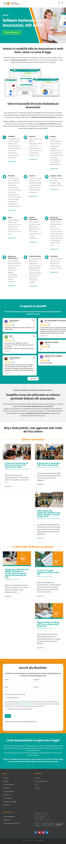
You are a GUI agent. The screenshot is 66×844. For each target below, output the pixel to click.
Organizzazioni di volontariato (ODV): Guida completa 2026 (48, 464)
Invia (7, 716)
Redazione (6, 781)
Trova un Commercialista (9, 816)
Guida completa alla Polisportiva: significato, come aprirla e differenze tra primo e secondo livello (48, 514)
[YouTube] (39, 832)
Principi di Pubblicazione (9, 791)
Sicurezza (37, 788)
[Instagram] (43, 832)
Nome (7, 679)
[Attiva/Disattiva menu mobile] (62, 3)
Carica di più (33, 379)
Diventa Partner (7, 820)
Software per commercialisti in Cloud (12, 823)
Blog (19, 579)
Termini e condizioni (8, 798)
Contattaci (37, 777)
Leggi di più (8, 486)
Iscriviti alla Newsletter (9, 784)
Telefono (37, 687)
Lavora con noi (7, 794)
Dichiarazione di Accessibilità (10, 801)
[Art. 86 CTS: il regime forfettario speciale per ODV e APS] (49, 559)
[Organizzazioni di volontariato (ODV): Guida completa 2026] (49, 452)
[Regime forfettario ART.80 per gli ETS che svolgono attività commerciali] (49, 611)
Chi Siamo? (6, 777)
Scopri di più (11, 161)
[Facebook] (35, 832)
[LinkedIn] (47, 832)
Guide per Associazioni (23, 469)
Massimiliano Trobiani (11, 469)
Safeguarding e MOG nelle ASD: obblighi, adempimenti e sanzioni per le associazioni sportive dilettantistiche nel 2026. (17, 573)
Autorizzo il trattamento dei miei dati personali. (19, 709)
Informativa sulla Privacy (25, 704)
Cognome (37, 679)
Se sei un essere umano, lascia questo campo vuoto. (21, 721)
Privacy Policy (7, 805)
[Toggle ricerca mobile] (59, 3)
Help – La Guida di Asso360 (41, 781)
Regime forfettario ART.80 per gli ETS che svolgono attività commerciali (48, 624)
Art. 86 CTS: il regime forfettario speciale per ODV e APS (48, 572)
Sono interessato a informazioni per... (15, 694)
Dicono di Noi (6, 788)
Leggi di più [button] (7, 351)
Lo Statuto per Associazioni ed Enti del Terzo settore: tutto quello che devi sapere (16, 465)
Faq (36, 784)
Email (7, 687)
